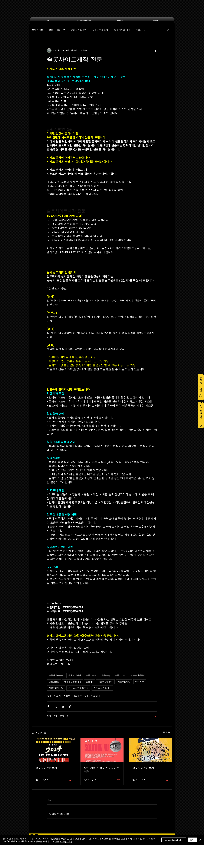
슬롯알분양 (54, 682)
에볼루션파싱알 (56, 688)
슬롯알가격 (120, 675)
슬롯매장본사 (74, 675)
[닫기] (200, 840)
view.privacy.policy (63, 841)
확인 (192, 839)
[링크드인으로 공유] (62, 706)
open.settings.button (173, 839)
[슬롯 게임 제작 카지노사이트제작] (102, 750)
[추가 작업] (155, 50)
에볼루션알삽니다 (72, 682)
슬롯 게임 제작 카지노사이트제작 (101, 770)
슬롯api (89, 682)
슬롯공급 (106, 675)
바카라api (139, 682)
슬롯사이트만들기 (46, 768)
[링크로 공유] (70, 706)
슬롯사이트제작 (56, 675)
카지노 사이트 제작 (102, 688)
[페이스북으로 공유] (48, 706)
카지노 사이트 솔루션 (78, 688)
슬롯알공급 (91, 675)
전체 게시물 (37, 30)
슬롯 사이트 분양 (78, 30)
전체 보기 (167, 732)
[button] (168, 30)
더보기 (139, 30)
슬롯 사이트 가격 (122, 30)
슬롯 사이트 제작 (57, 30)
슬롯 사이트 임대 (100, 30)
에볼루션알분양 (138, 675)
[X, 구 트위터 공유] (55, 706)
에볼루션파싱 (124, 682)
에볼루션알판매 (105, 682)
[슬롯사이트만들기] (53, 750)
